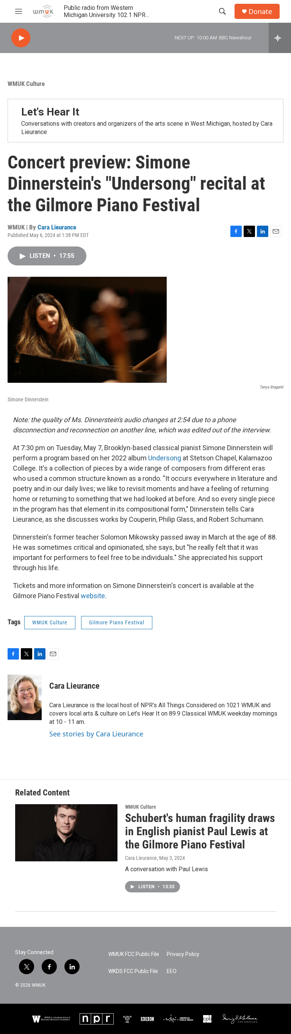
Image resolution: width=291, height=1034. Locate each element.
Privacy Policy (183, 954)
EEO (172, 971)
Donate (260, 12)
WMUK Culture (26, 83)
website (93, 596)
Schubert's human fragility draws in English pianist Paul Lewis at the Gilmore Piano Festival (200, 831)
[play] (21, 38)
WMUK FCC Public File (133, 954)
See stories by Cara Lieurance (96, 733)
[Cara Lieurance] (25, 697)
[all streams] (280, 38)
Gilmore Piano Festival (116, 622)
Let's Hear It (50, 112)
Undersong (164, 458)
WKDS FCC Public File (133, 971)
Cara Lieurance (57, 227)
